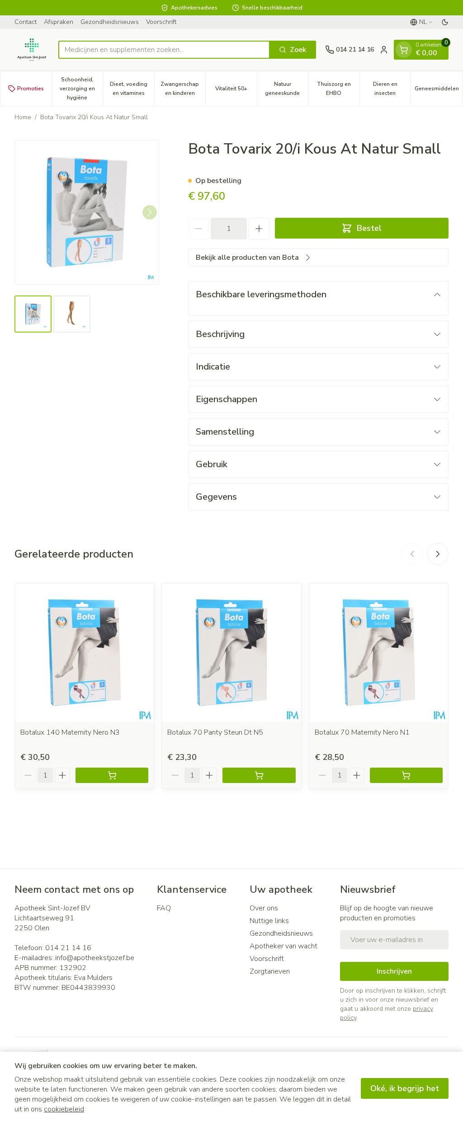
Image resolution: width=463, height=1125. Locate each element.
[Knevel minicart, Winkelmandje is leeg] (404, 50)
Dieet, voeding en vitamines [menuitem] (132, 88)
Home (22, 117)
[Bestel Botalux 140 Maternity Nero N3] (112, 775)
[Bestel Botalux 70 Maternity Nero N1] (406, 775)
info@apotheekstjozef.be (94, 958)
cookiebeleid (64, 1109)
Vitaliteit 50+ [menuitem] (236, 91)
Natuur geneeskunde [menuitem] (286, 88)
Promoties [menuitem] (30, 88)
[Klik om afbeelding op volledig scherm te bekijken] (87, 212)
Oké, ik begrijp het (404, 1088)
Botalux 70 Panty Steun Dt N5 (215, 732)
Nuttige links (269, 921)
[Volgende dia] (438, 554)
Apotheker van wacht (283, 946)
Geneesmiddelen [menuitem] (439, 91)
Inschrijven (394, 971)
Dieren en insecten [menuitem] (392, 88)
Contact (25, 22)
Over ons (264, 908)
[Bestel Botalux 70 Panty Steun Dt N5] (258, 775)
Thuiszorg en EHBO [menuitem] (338, 88)
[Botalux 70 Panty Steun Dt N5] (231, 652)
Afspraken (58, 22)
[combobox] (164, 50)
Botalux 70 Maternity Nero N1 (362, 732)
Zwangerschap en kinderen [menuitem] (183, 88)
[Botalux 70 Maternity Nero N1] (378, 652)
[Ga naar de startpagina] (31, 49)
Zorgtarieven (270, 971)
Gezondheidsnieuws (109, 22)
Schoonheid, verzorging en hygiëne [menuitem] (81, 88)
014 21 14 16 (68, 948)
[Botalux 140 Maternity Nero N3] (84, 652)
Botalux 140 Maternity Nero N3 (70, 732)
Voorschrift (161, 22)
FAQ (164, 908)
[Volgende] (149, 212)
